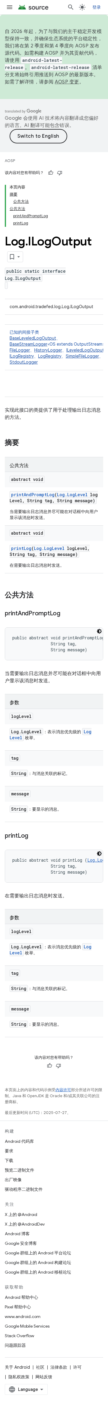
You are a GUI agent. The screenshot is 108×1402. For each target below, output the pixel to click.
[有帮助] (50, 172)
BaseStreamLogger (28, 344)
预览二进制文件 (19, 1170)
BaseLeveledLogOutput (33, 338)
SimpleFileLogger (82, 356)
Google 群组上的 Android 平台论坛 (38, 1253)
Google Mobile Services (27, 1326)
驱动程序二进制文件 (24, 1189)
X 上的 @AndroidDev (25, 1224)
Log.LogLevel (72, 494)
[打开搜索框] (70, 7)
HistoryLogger (48, 350)
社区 (40, 1367)
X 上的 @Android (21, 1214)
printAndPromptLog (33, 494)
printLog (21, 548)
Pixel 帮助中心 (18, 1307)
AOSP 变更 (67, 82)
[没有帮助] (59, 172)
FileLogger (20, 350)
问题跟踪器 (15, 1345)
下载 (9, 1160)
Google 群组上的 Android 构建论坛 (38, 1262)
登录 (96, 7)
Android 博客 (17, 1233)
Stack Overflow (19, 1335)
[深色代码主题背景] (99, 631)
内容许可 (63, 1089)
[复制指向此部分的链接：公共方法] (40, 595)
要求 (9, 1151)
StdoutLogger (24, 362)
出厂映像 (13, 1179)
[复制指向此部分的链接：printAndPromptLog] (66, 613)
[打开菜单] (10, 7)
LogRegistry (50, 356)
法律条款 (58, 1367)
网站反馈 (43, 1376)
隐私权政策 (18, 1376)
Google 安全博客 (21, 1243)
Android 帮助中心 (21, 1297)
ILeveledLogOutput (85, 350)
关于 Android (17, 1367)
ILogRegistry (22, 356)
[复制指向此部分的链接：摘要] (25, 443)
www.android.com (22, 1316)
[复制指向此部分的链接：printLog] (34, 836)
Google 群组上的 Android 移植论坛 (38, 1272)
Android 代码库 (19, 1141)
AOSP (10, 160)
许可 (77, 1367)
